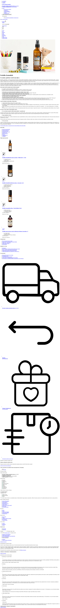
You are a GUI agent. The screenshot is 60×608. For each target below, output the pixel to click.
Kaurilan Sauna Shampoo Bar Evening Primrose (9, 250)
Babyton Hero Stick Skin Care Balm (7, 255)
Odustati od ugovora (3, 541)
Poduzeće (3, 539)
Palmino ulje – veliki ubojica (6, 242)
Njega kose (4, 132)
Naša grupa (4, 524)
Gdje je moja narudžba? (7, 9)
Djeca (3, 134)
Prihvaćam (2, 551)
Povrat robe (6, 10)
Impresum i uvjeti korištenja (6, 534)
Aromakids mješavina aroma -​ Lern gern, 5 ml (12, 182)
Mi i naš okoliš (4, 519)
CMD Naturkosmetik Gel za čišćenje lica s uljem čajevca (10, 251)
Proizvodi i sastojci (5, 130)
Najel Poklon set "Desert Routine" (7, 256)
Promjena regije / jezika (11, 531)
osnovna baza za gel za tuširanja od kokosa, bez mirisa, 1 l (15, 231)
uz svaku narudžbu (9, 6)
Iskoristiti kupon (4, 513)
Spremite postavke (3, 606)
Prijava (3, 22)
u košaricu (3, 2)
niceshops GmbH (7, 532)
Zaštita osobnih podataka (6, 535)
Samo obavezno (7, 551)
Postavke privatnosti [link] (5, 537)
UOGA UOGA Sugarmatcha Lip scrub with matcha (10, 257)
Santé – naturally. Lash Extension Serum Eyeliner (9, 249)
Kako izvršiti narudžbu (5, 501)
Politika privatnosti (3, 553)
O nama (3, 523)
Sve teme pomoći (6, 13)
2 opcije (3, 228)
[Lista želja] (3, 27)
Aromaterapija (5, 135)
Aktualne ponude (4, 520)
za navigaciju (4, 1)
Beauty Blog (4, 516)
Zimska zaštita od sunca (5, 243)
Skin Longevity (4, 244)
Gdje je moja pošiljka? (5, 512)
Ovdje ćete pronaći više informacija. (5, 465)
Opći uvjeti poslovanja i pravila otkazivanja (8, 536)
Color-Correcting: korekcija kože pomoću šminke (9, 241)
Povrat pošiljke (4, 502)
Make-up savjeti (5, 133)
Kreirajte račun (4, 25)
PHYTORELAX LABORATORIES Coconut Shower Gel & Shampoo (13, 258)
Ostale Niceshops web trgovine (6, 540)
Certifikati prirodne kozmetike (6, 518)
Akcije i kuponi (4, 504)
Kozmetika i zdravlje (6, 131)
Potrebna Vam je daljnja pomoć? (7, 505)
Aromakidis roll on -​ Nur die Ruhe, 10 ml (11, 208)
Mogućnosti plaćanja (7, 11)
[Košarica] (31, 28)
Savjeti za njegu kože (6, 129)
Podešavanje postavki (13, 551)
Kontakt (5, 12)
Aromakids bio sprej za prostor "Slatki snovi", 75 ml (14, 157)
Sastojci (3, 517)
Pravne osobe (4, 506)
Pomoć (3, 8)
